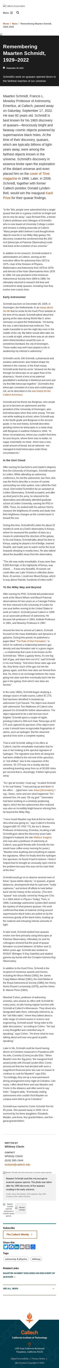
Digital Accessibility (20, 1358)
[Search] (17, 12)
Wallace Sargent (42, 837)
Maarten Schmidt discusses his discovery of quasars (29, 1275)
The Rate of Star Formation (31, 641)
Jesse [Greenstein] (43, 790)
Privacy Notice (38, 1358)
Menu (6, 13)
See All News (10, 1288)
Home (6, 23)
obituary (36, 1259)
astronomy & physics (16, 1259)
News (15, 23)
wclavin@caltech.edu (17, 1164)
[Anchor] (27, 297)
